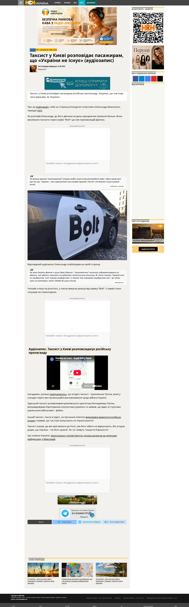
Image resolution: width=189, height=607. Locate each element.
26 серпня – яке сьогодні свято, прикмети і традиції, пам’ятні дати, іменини (109, 581)
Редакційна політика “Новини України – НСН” (162, 598)
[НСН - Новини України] (77, 513)
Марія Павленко (50, 66)
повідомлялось (58, 394)
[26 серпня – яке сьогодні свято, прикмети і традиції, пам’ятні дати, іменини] (111, 573)
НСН (39, 110)
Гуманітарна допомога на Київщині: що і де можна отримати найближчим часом (77, 581)
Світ (75, 3)
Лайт (82, 3)
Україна (57, 3)
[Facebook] (135, 79)
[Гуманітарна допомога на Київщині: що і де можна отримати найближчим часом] (77, 573)
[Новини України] (36, 2)
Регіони (67, 3)
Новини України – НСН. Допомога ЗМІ (99, 598)
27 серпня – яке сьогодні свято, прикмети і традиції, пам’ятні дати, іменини (41, 581)
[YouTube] (154, 79)
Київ (51, 49)
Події (55, 49)
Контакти (117, 598)
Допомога (91, 3)
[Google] (148, 79)
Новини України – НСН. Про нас (133, 598)
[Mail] (160, 79)
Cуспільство (44, 49)
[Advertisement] (77, 143)
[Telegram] (141, 79)
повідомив (42, 106)
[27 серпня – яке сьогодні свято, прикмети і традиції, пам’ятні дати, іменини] (43, 573)
